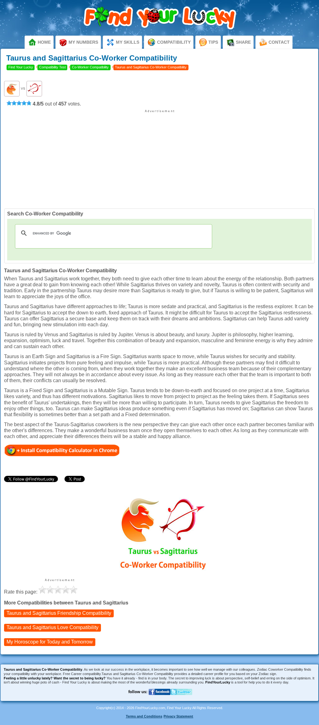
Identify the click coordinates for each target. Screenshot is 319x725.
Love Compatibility (52, 627)
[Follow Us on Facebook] (159, 698)
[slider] (19, 103)
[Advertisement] (159, 156)
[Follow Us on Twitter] (181, 698)
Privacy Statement (178, 716)
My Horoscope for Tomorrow (50, 641)
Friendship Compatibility (59, 613)
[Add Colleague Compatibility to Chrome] (62, 450)
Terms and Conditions (144, 716)
